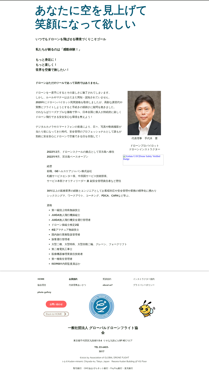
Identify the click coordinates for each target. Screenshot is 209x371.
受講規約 (107, 279)
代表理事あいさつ (77, 285)
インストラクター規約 (144, 279)
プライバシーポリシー (144, 285)
